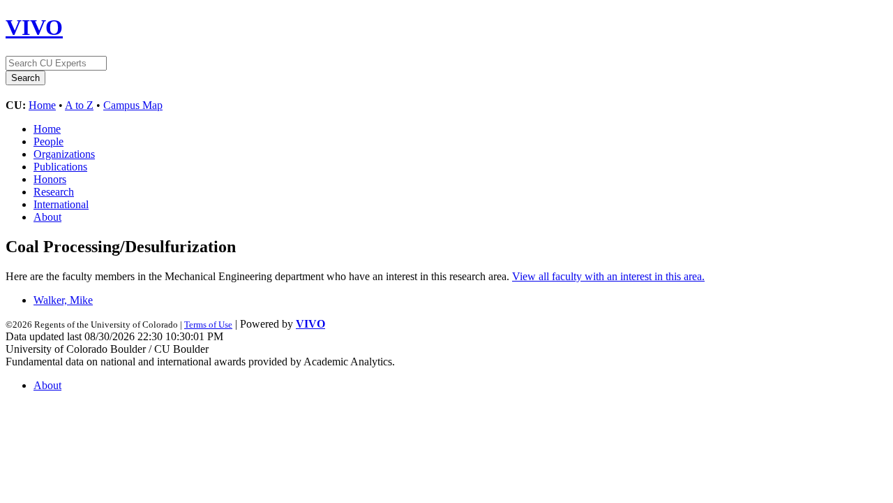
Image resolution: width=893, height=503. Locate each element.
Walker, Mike (63, 300)
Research (53, 192)
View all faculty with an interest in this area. (608, 276)
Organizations (64, 154)
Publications (60, 167)
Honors (49, 179)
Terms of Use (208, 324)
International (61, 204)
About (47, 217)
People (48, 141)
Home (42, 105)
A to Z (79, 105)
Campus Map (133, 105)
